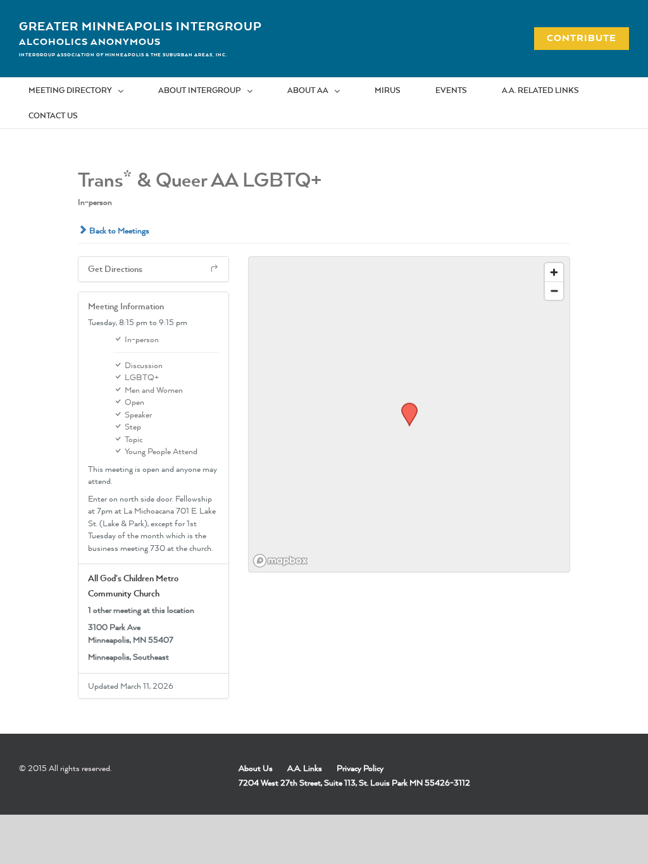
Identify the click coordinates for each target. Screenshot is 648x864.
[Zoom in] (554, 272)
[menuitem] (84, 90)
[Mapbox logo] (280, 560)
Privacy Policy (360, 768)
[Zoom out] (554, 290)
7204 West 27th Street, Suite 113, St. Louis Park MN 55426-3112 (354, 782)
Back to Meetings (118, 230)
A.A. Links (304, 768)
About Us (256, 768)
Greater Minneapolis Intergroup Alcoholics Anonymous (140, 33)
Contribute (574, 38)
